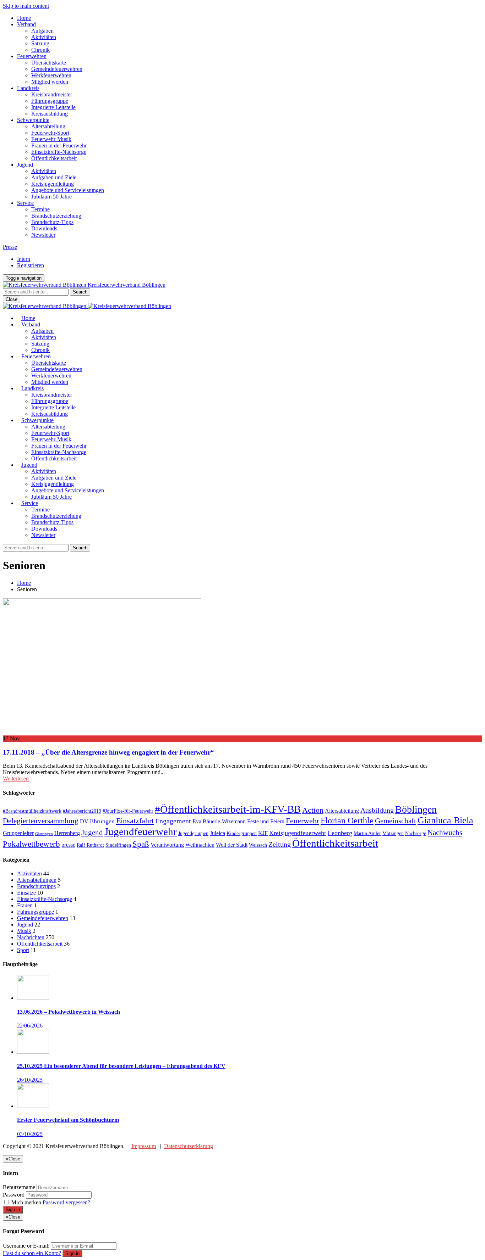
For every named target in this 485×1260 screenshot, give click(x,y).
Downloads (44, 228)
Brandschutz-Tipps (52, 222)
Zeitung (279, 844)
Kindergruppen (242, 833)
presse (68, 844)
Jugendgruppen (193, 833)
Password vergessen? (66, 1202)
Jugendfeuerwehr (140, 831)
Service (25, 203)
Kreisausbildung (49, 114)
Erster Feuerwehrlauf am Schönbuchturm (68, 1120)
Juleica (217, 833)
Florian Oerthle (347, 820)
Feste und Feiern (265, 821)
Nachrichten (30, 937)
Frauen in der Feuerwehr (59, 145)
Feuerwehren (32, 56)
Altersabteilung (48, 126)
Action (312, 810)
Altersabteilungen (36, 880)
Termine (40, 209)
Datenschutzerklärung (188, 1146)
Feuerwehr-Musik (51, 139)
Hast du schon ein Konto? (32, 1253)
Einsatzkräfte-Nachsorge (58, 152)
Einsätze (26, 893)
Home (24, 18)
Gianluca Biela (445, 820)
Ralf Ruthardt (90, 845)
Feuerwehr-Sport (50, 133)
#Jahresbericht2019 (82, 811)
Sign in (13, 1209)
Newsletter (43, 235)
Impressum (143, 1146)
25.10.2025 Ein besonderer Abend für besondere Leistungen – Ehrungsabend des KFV (121, 1066)
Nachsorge (415, 833)
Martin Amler (367, 833)
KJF (263, 833)
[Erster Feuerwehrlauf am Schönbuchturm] (33, 1106)
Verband (26, 24)
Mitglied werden (49, 82)
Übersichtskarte (48, 63)
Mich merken (26, 1202)
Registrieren (30, 265)
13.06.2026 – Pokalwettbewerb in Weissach (68, 1012)
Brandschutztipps (36, 886)
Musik (24, 931)
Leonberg (340, 832)
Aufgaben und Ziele (53, 177)
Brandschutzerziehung (56, 216)
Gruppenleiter (18, 833)
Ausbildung (377, 810)
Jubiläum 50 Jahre (51, 197)
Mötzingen (393, 833)
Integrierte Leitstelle (53, 107)
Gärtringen (44, 834)
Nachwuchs (444, 832)
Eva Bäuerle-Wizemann (219, 821)
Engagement (173, 821)
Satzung (40, 43)
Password (13, 1195)
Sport (23, 950)
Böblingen (416, 809)
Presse (10, 247)
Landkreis (28, 88)
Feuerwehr (302, 820)
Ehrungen (102, 821)
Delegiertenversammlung (40, 821)
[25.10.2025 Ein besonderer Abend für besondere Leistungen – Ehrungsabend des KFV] (33, 1052)
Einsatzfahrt (135, 820)
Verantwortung (167, 844)
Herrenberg (67, 833)
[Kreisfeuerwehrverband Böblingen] (87, 306)
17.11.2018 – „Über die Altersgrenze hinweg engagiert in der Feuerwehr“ (108, 752)
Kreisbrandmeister (51, 94)
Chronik (40, 50)
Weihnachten (199, 844)
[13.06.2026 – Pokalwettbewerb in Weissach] (33, 998)
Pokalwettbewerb (31, 844)
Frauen (25, 905)
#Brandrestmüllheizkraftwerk (32, 811)
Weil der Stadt (231, 844)
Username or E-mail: (26, 1246)
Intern (23, 259)
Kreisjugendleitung (52, 184)
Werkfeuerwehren (51, 75)
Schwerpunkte (33, 120)
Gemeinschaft (395, 821)
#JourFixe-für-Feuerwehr (128, 811)
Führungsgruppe (49, 101)
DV (84, 821)
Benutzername (19, 1187)
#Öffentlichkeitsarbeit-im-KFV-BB (228, 809)
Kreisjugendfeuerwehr (297, 832)
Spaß (140, 844)
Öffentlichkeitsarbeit (54, 158)
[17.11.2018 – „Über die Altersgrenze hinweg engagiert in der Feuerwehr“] (102, 732)
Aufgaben (42, 31)
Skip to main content (26, 6)
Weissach (258, 845)
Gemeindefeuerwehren (56, 69)
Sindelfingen (118, 845)
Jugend (25, 165)
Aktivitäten (43, 37)
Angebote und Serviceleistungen (67, 190)
